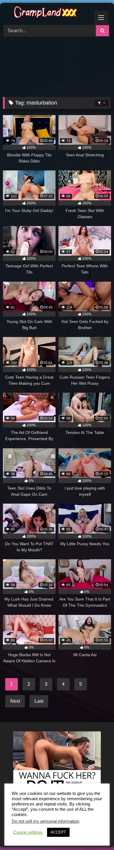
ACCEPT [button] (58, 832)
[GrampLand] (47, 13)
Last (38, 701)
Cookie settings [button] (28, 832)
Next (15, 701)
